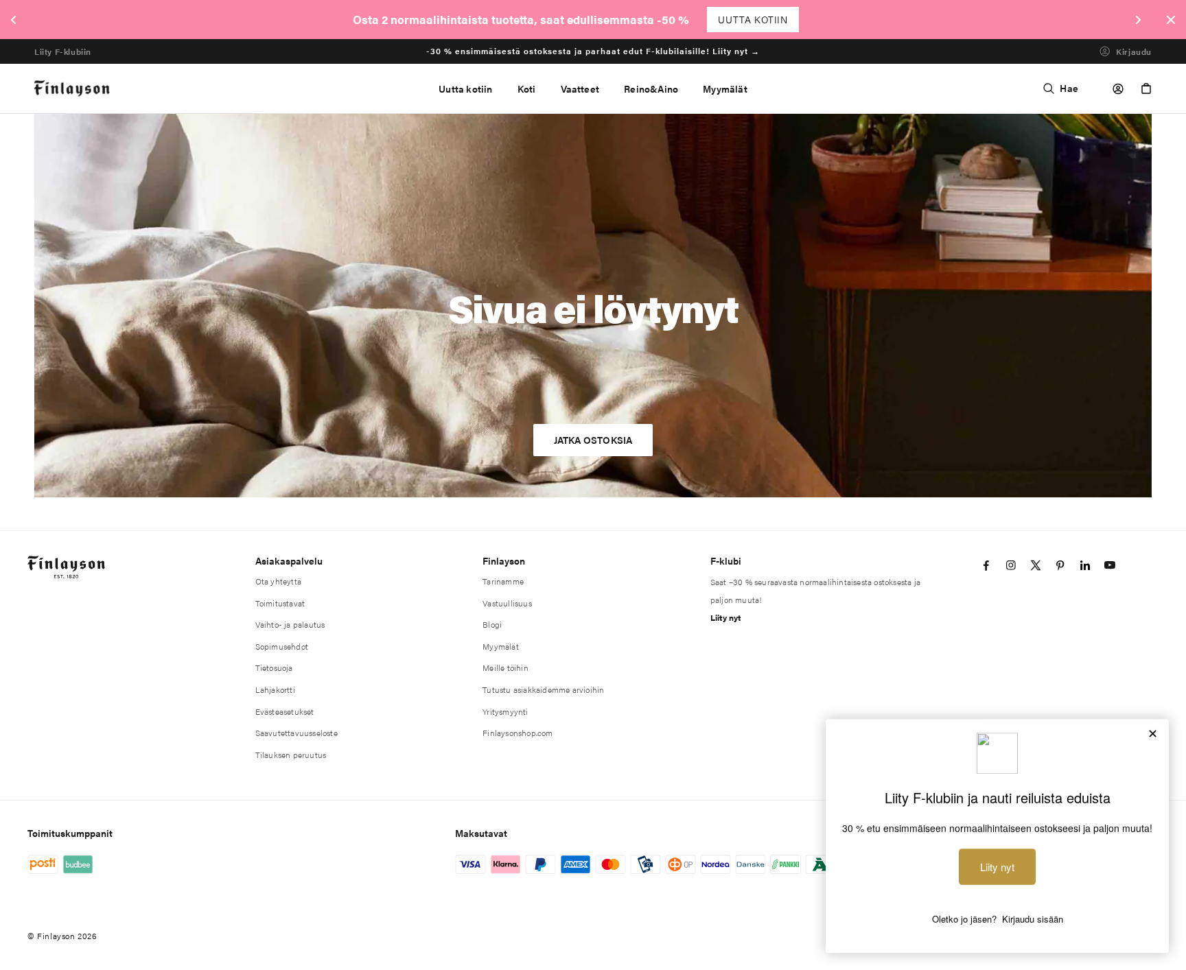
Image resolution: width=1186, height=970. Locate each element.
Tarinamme (503, 581)
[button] (526, 88)
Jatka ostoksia (593, 440)
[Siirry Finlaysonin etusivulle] (72, 89)
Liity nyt (725, 617)
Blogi (492, 624)
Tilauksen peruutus (291, 754)
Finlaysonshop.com (517, 732)
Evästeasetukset (284, 711)
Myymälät (500, 646)
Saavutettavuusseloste (296, 732)
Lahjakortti (275, 689)
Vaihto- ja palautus (290, 624)
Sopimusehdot (281, 646)
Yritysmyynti (505, 711)
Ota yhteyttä (278, 581)
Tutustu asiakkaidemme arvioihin (543, 689)
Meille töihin (505, 667)
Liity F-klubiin (62, 51)
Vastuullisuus (507, 603)
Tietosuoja (274, 667)
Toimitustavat (280, 603)
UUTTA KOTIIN (752, 19)
